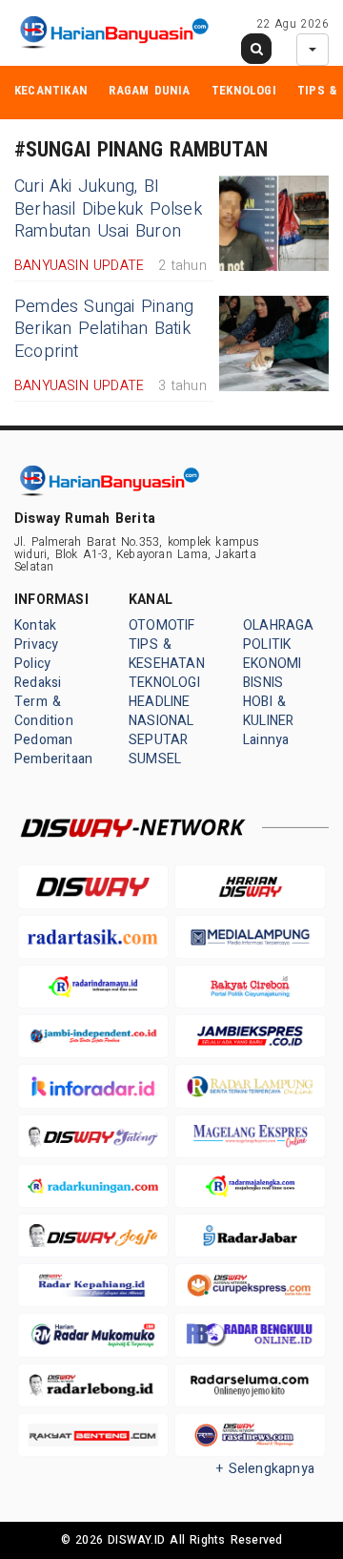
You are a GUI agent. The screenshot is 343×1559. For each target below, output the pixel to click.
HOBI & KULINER (268, 711)
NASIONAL (161, 721)
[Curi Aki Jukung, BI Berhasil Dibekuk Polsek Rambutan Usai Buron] (274, 223)
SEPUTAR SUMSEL (158, 749)
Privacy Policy (36, 654)
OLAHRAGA (278, 625)
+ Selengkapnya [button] (265, 1469)
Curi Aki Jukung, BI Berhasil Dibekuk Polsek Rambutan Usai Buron (108, 209)
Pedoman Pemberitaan (53, 749)
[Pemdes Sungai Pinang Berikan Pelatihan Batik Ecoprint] (274, 343)
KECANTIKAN (51, 90)
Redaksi (37, 683)
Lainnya (266, 740)
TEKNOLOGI (244, 90)
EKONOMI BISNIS (272, 673)
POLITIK (267, 644)
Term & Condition (43, 711)
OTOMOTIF (162, 625)
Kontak (35, 625)
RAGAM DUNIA (149, 90)
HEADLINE (160, 702)
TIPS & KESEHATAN (167, 654)
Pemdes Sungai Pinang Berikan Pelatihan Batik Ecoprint (103, 329)
